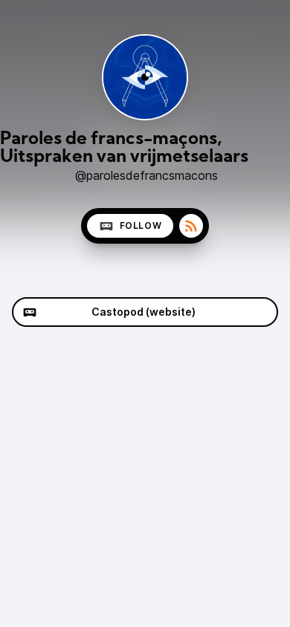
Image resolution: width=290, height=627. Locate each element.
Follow (141, 225)
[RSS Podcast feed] (191, 226)
